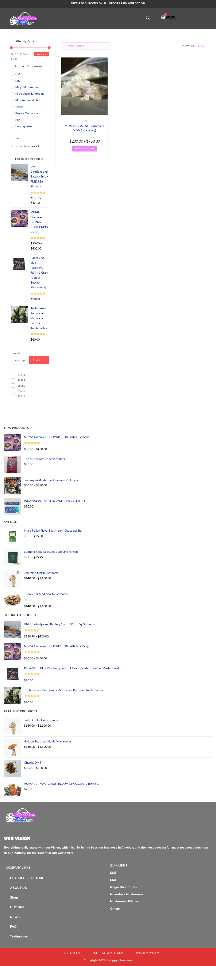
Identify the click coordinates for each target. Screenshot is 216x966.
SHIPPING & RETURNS (108, 953)
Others (115, 908)
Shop (14, 897)
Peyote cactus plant (27, 113)
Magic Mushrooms (26, 87)
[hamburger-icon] (202, 17)
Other (85, 120)
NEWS (15, 917)
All (203, 45)
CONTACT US (71, 953)
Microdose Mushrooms (29, 93)
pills (17, 119)
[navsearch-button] (148, 18)
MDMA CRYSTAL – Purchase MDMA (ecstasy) (84, 128)
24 (197, 45)
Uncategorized (24, 126)
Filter (41, 54)
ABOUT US (18, 888)
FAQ (13, 926)
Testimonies (19, 936)
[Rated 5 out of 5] (21, 375)
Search (15, 353)
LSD (17, 80)
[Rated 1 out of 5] (21, 396)
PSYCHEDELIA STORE (27, 878)
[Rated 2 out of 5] (21, 391)
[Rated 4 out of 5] (21, 380)
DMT (18, 74)
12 (192, 45)
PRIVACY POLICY (147, 953)
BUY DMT (17, 907)
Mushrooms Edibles (27, 100)
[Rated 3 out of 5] (21, 385)
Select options (84, 148)
